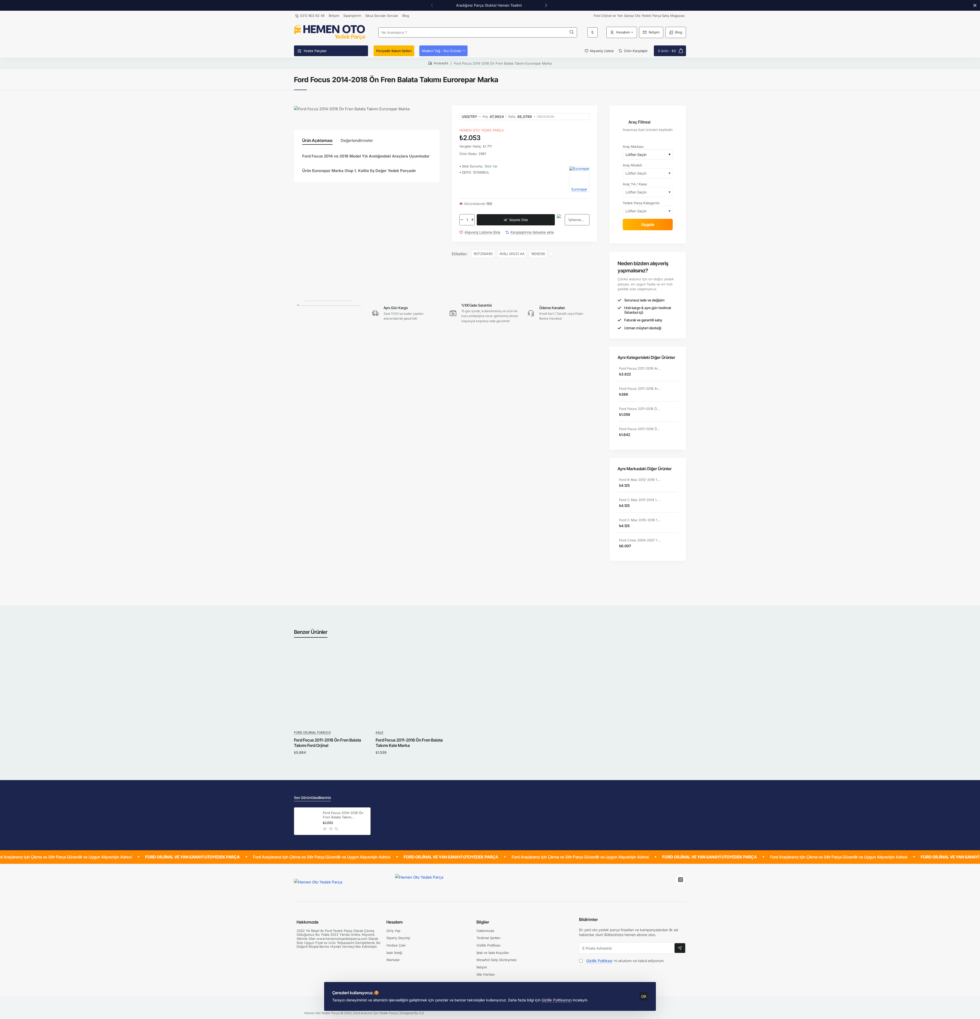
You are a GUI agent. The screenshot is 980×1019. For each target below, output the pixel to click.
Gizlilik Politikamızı (557, 1000)
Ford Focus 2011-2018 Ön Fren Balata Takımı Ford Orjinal (327, 742)
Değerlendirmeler (357, 140)
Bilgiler (482, 922)
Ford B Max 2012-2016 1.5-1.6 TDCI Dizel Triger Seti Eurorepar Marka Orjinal (640, 480)
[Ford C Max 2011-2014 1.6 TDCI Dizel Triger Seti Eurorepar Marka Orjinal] (671, 502)
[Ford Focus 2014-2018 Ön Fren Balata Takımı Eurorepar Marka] (307, 821)
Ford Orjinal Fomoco (312, 732)
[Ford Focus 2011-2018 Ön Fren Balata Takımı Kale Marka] (414, 688)
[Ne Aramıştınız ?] (572, 32)
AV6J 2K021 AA (511, 254)
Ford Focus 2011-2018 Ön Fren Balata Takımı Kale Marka (409, 742)
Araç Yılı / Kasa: (635, 184)
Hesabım (394, 922)
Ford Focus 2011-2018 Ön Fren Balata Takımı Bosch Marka (640, 409)
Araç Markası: (633, 146)
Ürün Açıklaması (317, 140)
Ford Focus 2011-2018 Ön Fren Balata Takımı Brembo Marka (640, 429)
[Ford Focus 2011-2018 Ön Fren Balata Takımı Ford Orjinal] (332, 688)
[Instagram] (680, 879)
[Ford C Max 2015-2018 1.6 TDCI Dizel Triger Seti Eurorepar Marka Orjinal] (671, 523)
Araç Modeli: (633, 165)
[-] (462, 219)
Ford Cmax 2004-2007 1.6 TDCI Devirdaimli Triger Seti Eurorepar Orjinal (640, 540)
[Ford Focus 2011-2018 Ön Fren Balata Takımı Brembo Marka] (671, 432)
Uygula (647, 224)
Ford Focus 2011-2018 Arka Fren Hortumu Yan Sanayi (640, 388)
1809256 (538, 254)
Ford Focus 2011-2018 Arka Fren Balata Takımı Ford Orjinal (640, 368)
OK (643, 996)
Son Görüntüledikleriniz (312, 797)
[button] (516, 219)
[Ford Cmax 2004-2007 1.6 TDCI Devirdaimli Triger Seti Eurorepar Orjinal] (671, 543)
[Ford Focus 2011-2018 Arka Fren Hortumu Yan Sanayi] (671, 391)
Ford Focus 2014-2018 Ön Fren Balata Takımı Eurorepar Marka (343, 815)
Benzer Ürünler (310, 632)
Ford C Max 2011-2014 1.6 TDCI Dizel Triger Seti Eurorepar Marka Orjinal (640, 500)
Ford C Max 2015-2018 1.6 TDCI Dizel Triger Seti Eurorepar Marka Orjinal (640, 520)
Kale (379, 732)
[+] (472, 219)
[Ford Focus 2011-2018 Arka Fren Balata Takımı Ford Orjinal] (671, 371)
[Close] (975, 5)
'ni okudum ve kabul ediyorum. (625, 961)
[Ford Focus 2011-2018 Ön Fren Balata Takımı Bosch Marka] (671, 412)
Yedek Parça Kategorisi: (641, 203)
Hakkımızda (307, 922)
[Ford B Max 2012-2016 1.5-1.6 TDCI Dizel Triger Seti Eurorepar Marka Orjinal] (671, 482)
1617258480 (483, 254)
